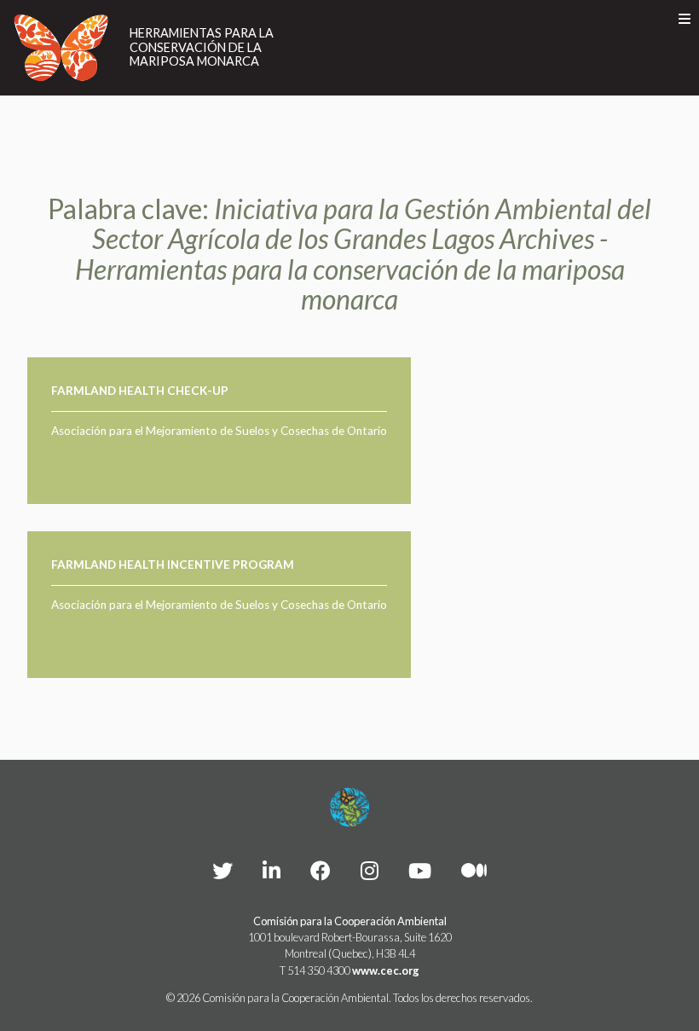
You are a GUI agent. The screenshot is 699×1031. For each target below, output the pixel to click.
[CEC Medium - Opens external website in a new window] (474, 870)
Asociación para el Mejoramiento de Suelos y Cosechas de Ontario (219, 430)
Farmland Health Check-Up (139, 390)
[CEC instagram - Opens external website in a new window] (369, 870)
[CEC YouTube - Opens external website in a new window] (420, 870)
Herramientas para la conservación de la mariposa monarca (202, 47)
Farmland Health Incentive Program (172, 564)
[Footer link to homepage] (349, 807)
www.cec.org (385, 970)
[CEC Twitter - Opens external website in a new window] (222, 870)
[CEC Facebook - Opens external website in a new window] (320, 870)
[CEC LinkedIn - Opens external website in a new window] (271, 870)
